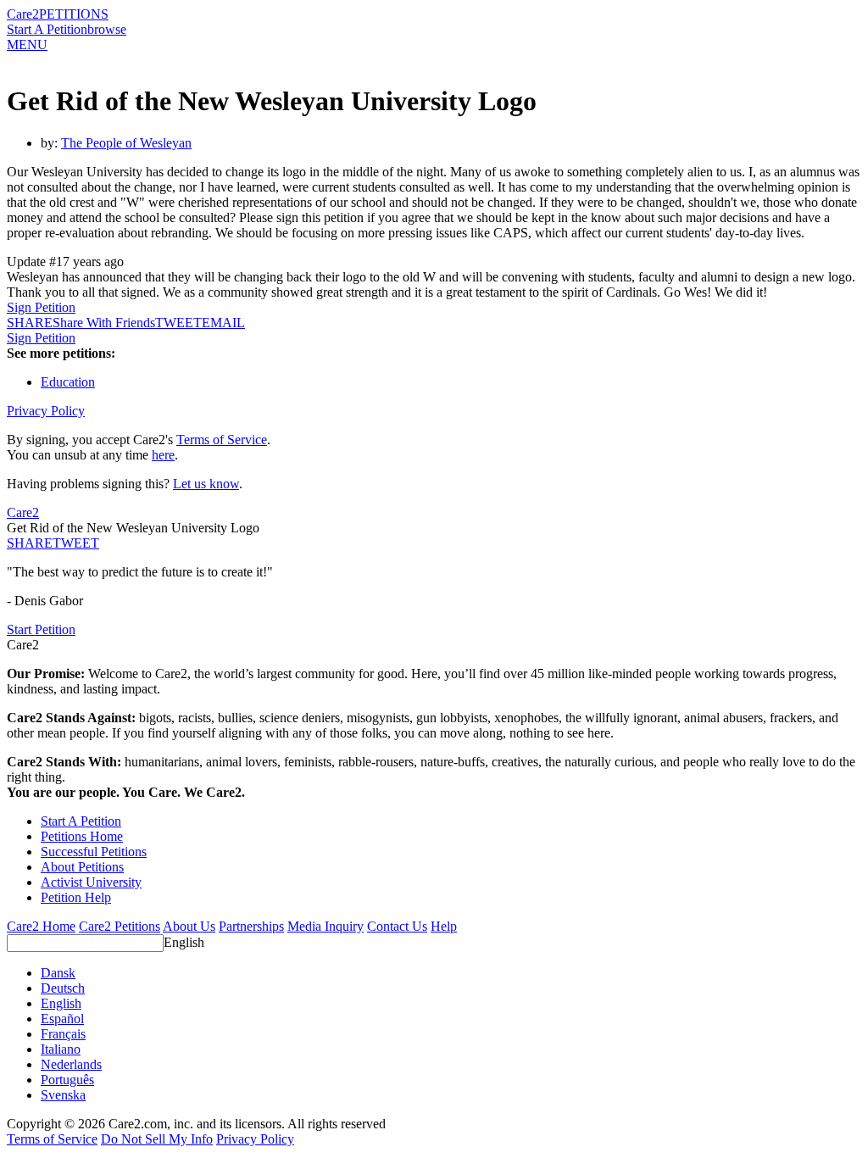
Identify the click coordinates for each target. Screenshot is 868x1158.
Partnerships (251, 926)
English (184, 942)
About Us (189, 926)
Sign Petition (41, 307)
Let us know (206, 483)
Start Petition (41, 629)
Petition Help (76, 897)
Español (62, 1018)
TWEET (178, 322)
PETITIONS (73, 14)
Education (68, 382)
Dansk (58, 973)
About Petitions (82, 867)
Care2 (23, 14)
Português (67, 1079)
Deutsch (63, 988)
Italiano (61, 1049)
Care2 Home (41, 926)
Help (444, 926)
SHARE (30, 543)
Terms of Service (221, 439)
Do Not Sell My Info (157, 1139)
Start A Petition (47, 29)
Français (63, 1034)
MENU (27, 44)
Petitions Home (82, 836)
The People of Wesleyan (126, 143)
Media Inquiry (325, 926)
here (163, 455)
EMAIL (223, 322)
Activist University (91, 882)
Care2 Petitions (119, 926)
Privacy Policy (46, 411)
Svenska (63, 1095)
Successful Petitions (94, 851)
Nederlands (71, 1064)
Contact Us (397, 926)
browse (106, 29)
